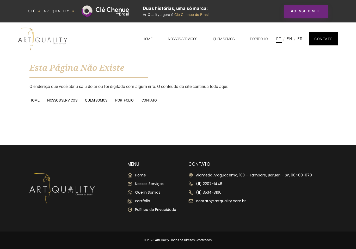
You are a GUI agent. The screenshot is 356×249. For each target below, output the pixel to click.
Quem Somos (224, 39)
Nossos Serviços (182, 39)
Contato (149, 100)
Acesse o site (306, 11)
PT (278, 39)
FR (300, 39)
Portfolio (258, 39)
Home (147, 39)
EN (289, 39)
